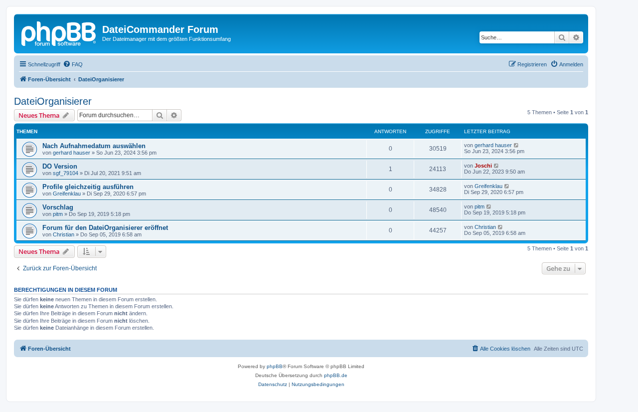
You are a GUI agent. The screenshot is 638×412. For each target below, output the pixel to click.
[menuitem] (73, 64)
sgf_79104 (65, 173)
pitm (58, 214)
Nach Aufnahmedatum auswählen (94, 146)
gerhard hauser (71, 153)
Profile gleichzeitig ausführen (88, 187)
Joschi (483, 166)
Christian (63, 234)
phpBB (275, 366)
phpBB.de (335, 375)
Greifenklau (67, 194)
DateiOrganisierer (53, 101)
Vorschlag (57, 207)
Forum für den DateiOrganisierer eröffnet (105, 227)
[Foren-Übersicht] (59, 32)
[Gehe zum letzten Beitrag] (516, 145)
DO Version (59, 166)
